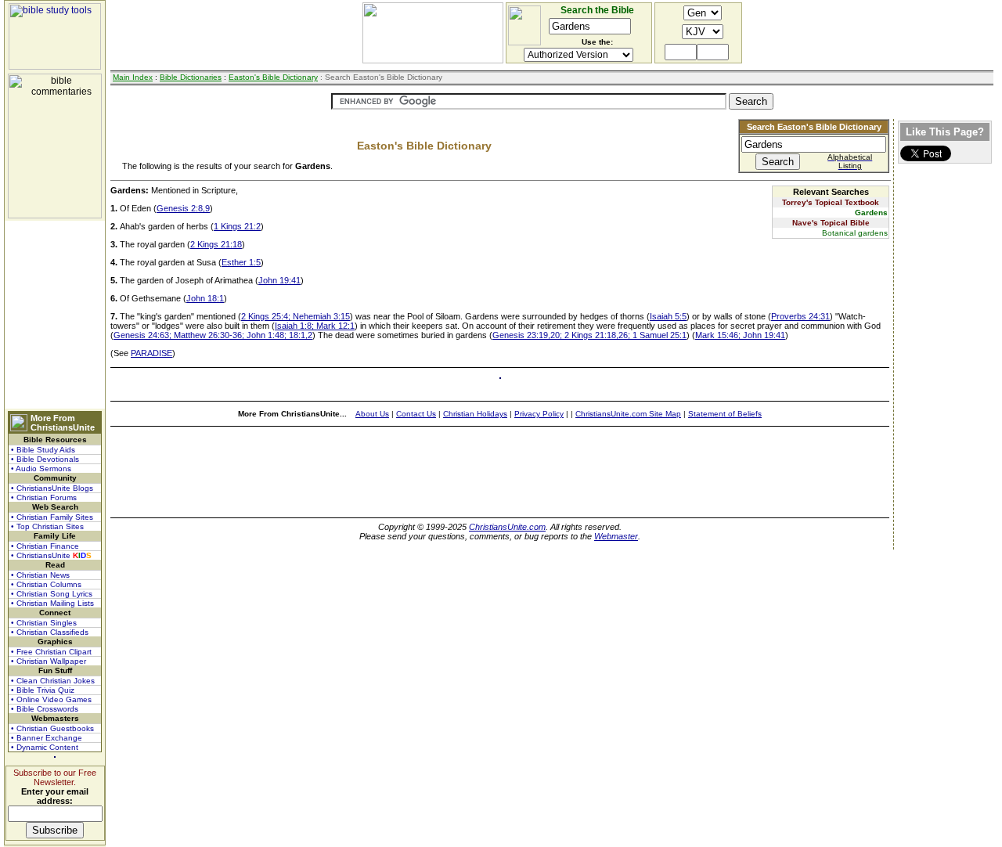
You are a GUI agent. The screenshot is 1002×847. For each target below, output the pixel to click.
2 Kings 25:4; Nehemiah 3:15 (295, 316)
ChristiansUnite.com (507, 527)
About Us (372, 413)
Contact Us (416, 413)
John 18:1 (205, 298)
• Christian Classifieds (49, 632)
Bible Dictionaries (191, 77)
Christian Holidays (475, 413)
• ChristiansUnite (51, 555)
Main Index (133, 77)
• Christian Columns (46, 584)
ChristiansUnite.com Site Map (628, 413)
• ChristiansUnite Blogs (52, 488)
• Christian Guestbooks (52, 728)
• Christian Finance (45, 546)
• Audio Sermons (41, 468)
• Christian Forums (44, 497)
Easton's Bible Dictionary (273, 77)
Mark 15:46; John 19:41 (740, 335)
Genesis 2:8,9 (183, 208)
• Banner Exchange (46, 737)
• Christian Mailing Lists (52, 603)
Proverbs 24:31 (800, 316)
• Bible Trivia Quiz (42, 690)
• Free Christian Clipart (51, 651)
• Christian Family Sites (52, 517)
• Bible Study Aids (43, 449)
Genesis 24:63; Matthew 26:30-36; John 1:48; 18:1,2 (213, 335)
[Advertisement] (55, 315)
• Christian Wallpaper (48, 661)
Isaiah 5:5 (668, 316)
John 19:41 (279, 280)
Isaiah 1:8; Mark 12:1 (315, 325)
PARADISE (151, 353)
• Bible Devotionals (45, 459)
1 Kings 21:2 (237, 226)
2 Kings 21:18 (216, 244)
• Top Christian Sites (47, 526)
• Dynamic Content (44, 747)
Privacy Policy (539, 413)
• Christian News (40, 575)
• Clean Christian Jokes (53, 680)
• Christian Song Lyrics (51, 593)
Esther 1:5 (241, 262)
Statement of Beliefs (725, 413)
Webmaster (616, 536)
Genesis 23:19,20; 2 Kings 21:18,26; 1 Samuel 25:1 (589, 335)
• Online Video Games (51, 699)
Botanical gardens (855, 233)
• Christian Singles (44, 622)
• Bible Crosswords (44, 709)
